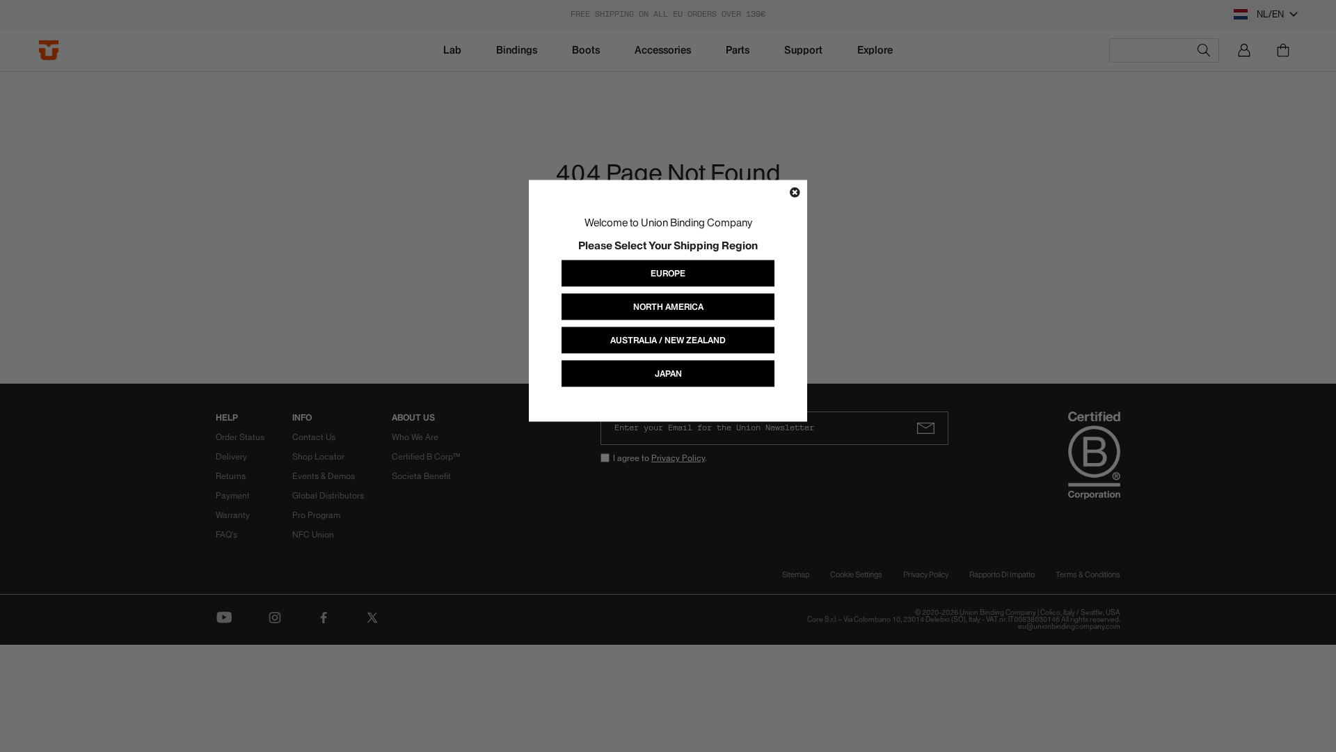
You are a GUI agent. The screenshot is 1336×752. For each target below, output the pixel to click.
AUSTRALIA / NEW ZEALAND (668, 340)
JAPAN (668, 373)
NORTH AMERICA (668, 306)
